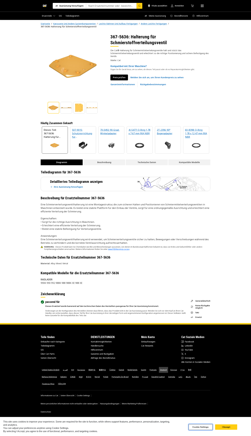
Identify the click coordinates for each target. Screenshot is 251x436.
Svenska (171, 377)
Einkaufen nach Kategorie (53, 341)
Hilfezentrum (97, 349)
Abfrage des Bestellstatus (103, 358)
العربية (65, 370)
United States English (50, 370)
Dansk (121, 370)
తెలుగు (188, 377)
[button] (157, 77)
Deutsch (163, 370)
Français (153, 370)
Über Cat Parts (48, 353)
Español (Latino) (158, 377)
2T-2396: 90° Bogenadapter (164, 131)
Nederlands (132, 370)
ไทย (195, 377)
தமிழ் (180, 377)
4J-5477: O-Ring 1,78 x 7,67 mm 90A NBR (139, 131)
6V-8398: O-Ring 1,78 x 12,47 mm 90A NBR (196, 133)
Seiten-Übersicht (48, 358)
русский (145, 377)
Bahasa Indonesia (49, 377)
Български (81, 370)
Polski (105, 377)
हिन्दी (189, 370)
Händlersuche (97, 345)
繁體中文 (102, 370)
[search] (139, 6)
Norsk (97, 377)
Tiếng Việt (62, 384)
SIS (42, 349)
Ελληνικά (173, 370)
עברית (182, 370)
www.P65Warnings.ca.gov (118, 249)
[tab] (53, 108)
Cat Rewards (147, 345)
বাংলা (72, 370)
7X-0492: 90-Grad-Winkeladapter (110, 131)
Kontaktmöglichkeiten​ (101, 341)
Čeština (112, 370)
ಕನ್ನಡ (81, 377)
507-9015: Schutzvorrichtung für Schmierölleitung (82, 133)
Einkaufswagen (148, 341)
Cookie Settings (83, 395)
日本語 (72, 377)
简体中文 (91, 370)
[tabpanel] (73, 66)
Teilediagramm (48, 345)
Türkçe (203, 377)
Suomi (143, 370)
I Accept (226, 427)
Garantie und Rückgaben (102, 353)
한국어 (88, 377)
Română (135, 377)
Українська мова (48, 384)
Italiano (63, 377)
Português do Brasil (120, 377)
